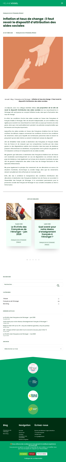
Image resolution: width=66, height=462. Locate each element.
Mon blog (5, 433)
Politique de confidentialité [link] (33, 458)
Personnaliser (41, 454)
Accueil (7, 99)
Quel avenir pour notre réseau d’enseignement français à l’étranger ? (47, 231)
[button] (62, 3)
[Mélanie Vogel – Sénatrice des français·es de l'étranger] (10, 3)
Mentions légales (23, 439)
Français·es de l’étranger (7, 431)
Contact (21, 434)
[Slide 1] (27, 259)
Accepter (23, 454)
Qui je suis (21, 432)
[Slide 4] (35, 259)
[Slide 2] (30, 259)
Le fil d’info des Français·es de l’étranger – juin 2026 (18, 230)
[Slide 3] (33, 259)
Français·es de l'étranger (10, 13)
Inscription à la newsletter (23, 437)
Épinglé (21, 13)
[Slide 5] (38, 259)
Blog (12, 99)
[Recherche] (33, 284)
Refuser (32, 454)
